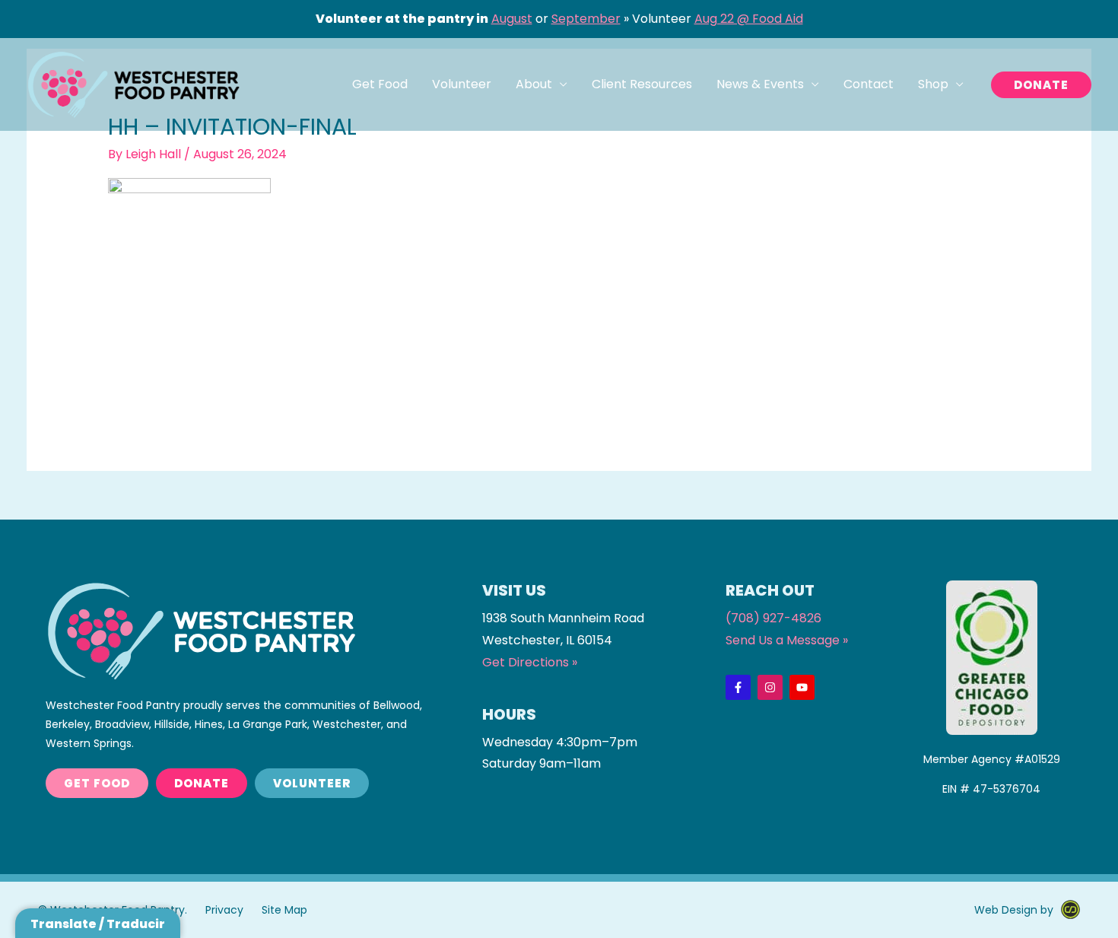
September (586, 18)
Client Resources (642, 84)
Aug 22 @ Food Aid (748, 18)
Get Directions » (529, 662)
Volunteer (461, 84)
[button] (1041, 85)
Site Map (284, 909)
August (511, 18)
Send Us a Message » (787, 640)
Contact (868, 84)
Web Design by (1013, 909)
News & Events (760, 84)
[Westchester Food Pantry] (133, 84)
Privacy (224, 909)
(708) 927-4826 (773, 618)
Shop (933, 84)
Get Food (380, 84)
